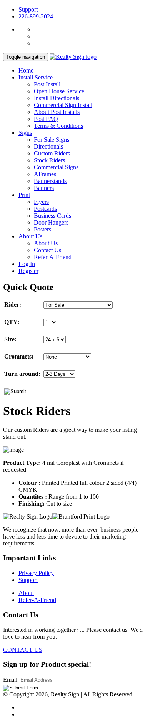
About (26, 593)
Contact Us (47, 250)
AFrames (45, 174)
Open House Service (59, 91)
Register (28, 271)
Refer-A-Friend (53, 257)
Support (28, 9)
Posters (42, 229)
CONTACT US (22, 649)
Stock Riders (49, 160)
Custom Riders (52, 153)
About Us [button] (30, 236)
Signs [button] (25, 132)
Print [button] (24, 195)
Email (11, 679)
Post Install (47, 84)
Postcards (45, 208)
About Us (46, 243)
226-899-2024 (35, 16)
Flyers (41, 201)
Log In (26, 264)
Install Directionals (56, 98)
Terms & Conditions (58, 125)
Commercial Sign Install (63, 105)
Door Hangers (51, 222)
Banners (44, 188)
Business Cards (52, 215)
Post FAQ (46, 119)
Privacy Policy (36, 573)
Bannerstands (50, 181)
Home (25, 70)
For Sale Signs (51, 139)
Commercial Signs (56, 167)
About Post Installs (57, 112)
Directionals (48, 146)
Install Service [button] (35, 77)
